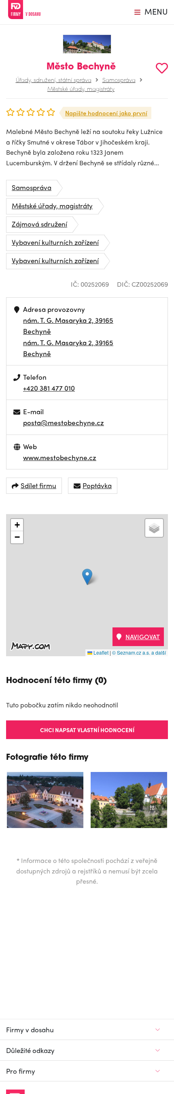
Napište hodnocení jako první (106, 112)
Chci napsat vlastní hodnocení (87, 730)
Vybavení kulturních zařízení (55, 242)
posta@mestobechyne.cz (63, 422)
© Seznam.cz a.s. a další (139, 652)
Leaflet (100, 652)
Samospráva (119, 80)
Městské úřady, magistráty (81, 88)
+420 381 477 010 (49, 388)
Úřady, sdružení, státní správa (53, 80)
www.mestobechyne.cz (59, 457)
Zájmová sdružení (39, 224)
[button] (87, 577)
